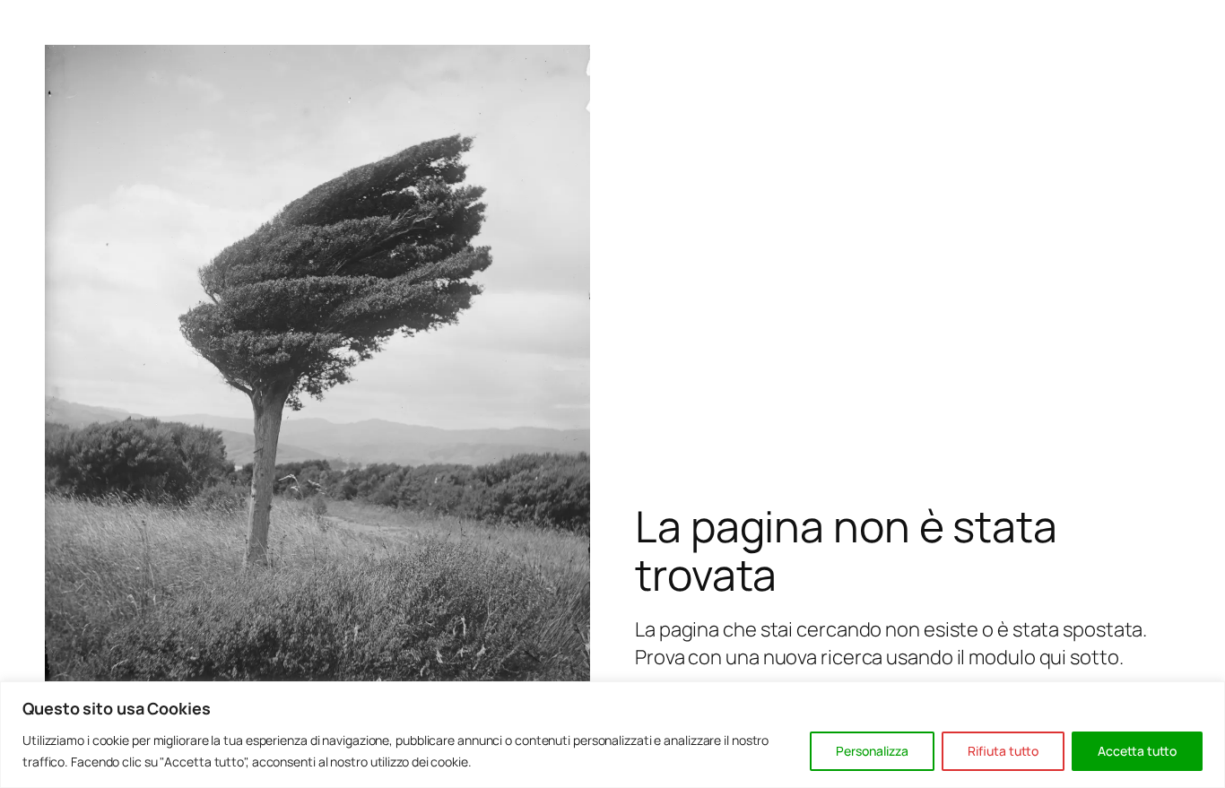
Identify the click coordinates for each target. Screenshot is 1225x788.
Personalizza (872, 750)
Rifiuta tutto (1003, 750)
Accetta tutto (1137, 750)
